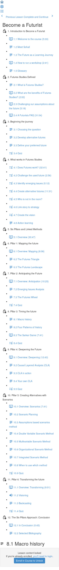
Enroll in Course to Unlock (29, 560)
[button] (2, 3)
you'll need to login (42, 556)
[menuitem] (2, 7)
